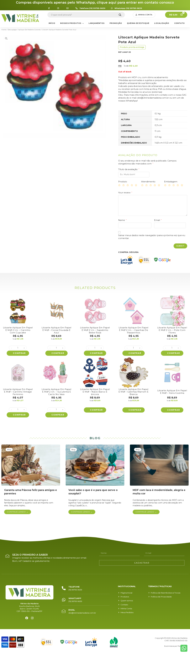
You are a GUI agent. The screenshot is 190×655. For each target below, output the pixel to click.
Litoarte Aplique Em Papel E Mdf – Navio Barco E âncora (95, 392)
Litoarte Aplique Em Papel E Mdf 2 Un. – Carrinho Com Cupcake (18, 330)
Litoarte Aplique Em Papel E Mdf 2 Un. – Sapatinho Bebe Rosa (95, 330)
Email (158, 220)
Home (3, 30)
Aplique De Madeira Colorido (29, 30)
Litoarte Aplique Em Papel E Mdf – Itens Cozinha (172, 391)
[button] (144, 15)
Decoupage (12, 30)
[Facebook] (26, 618)
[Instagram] (32, 618)
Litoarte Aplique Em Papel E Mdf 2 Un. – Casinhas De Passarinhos (133, 330)
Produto (122, 181)
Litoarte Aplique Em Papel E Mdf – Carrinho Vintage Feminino (18, 392)
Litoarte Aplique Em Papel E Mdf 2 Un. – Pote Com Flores (172, 330)
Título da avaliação (128, 169)
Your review (125, 192)
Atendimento (148, 181)
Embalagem (170, 181)
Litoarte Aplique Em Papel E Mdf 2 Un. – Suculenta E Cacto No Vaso (56, 392)
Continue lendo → (17, 512)
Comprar (19, 353)
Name (122, 220)
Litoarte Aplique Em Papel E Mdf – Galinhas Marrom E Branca (134, 392)
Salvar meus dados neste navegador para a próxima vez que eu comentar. (151, 237)
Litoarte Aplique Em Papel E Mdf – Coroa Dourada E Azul (56, 330)
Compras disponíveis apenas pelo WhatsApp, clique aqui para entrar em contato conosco (95, 2)
